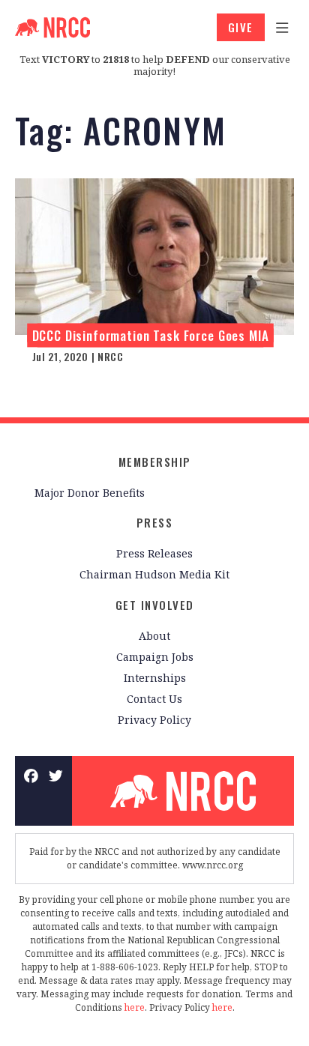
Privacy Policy (154, 720)
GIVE (241, 27)
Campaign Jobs (155, 657)
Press (154, 522)
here (134, 1007)
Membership (154, 461)
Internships (155, 678)
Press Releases (154, 553)
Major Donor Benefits (89, 493)
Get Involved (155, 604)
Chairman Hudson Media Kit (155, 574)
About (154, 636)
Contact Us (154, 699)
